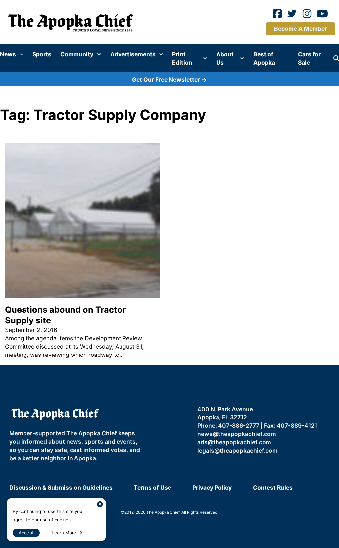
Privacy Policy (212, 487)
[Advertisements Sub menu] (161, 54)
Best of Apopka (264, 58)
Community (76, 54)
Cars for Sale (309, 58)
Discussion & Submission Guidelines (61, 487)
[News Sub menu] (21, 54)
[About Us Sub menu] (242, 58)
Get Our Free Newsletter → (169, 79)
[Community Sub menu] (99, 54)
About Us (225, 58)
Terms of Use (152, 487)
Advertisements (133, 54)
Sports (41, 54)
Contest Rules (273, 487)
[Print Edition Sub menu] (205, 58)
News (8, 54)
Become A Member (300, 28)
